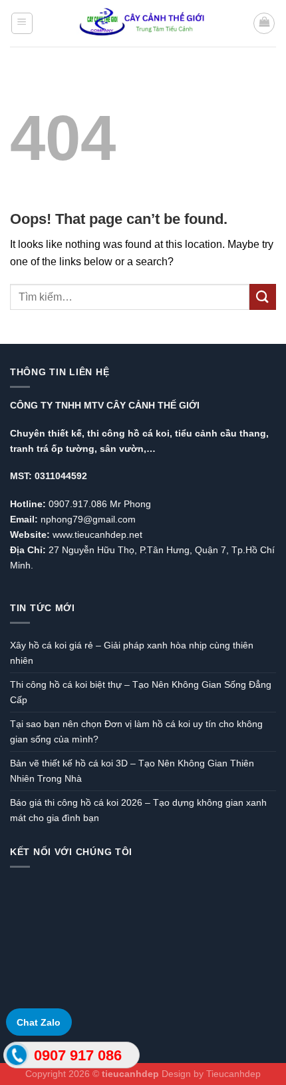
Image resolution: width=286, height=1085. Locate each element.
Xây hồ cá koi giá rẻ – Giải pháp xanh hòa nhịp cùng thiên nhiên (131, 653)
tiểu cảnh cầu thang (220, 433)
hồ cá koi (149, 433)
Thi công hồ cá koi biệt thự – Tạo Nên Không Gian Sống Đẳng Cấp (140, 692)
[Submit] (262, 297)
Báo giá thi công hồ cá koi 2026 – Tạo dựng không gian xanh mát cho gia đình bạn (138, 810)
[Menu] (22, 23)
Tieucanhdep (233, 1073)
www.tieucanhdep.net (97, 534)
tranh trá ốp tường (52, 448)
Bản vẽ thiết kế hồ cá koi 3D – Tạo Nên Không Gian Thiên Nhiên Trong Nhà (132, 771)
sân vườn (122, 448)
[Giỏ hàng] (264, 23)
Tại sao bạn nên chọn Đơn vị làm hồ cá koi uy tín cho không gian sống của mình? (136, 731)
